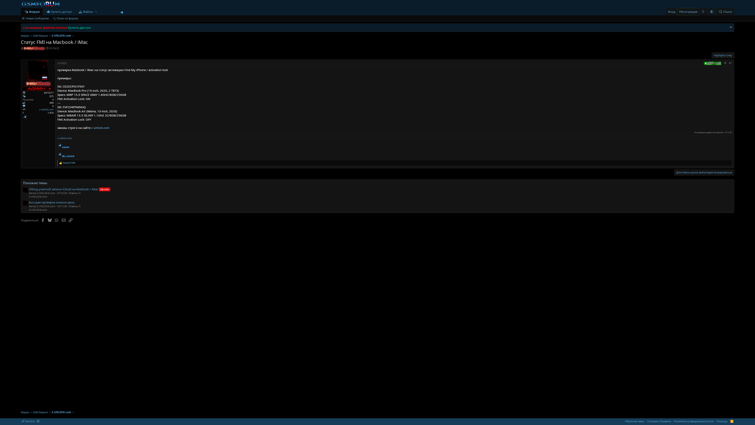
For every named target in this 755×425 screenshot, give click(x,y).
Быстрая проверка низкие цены (52, 202)
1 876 (51, 113)
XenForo (29, 421)
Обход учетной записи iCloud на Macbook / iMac (69, 189)
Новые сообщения (37, 18)
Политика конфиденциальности (694, 421)
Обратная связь (634, 421)
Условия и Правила (659, 421)
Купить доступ (61, 12)
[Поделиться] (725, 63)
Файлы (88, 12)
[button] (96, 11)
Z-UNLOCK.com (38, 196)
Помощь (722, 421)
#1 (730, 63)
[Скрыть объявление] (730, 28)
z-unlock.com (46, 109)
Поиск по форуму (67, 18)
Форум (34, 12)
